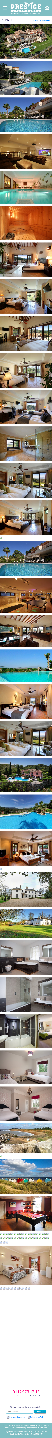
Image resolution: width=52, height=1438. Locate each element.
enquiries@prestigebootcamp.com (26, 1402)
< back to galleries (41, 20)
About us (39, 1425)
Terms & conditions (18, 1428)
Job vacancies (31, 1428)
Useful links (42, 1428)
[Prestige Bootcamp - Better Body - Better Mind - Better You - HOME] (26, 8)
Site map (31, 1425)
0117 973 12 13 (26, 1392)
